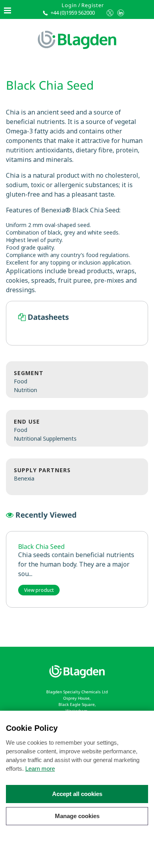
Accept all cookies (77, 793)
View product (39, 590)
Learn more (40, 768)
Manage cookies (77, 816)
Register (92, 5)
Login (69, 5)
